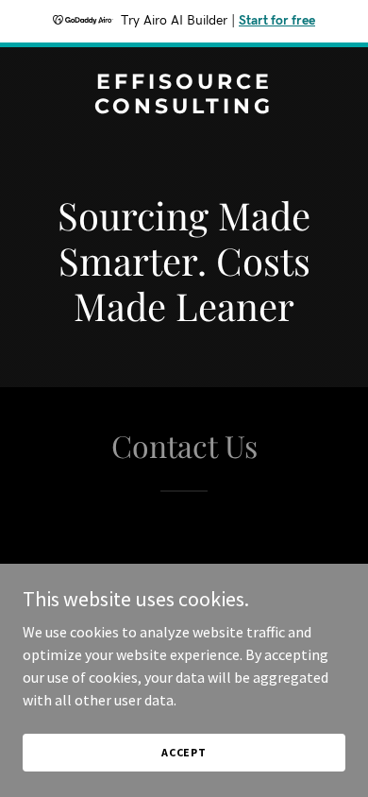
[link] (184, 107)
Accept (184, 752)
